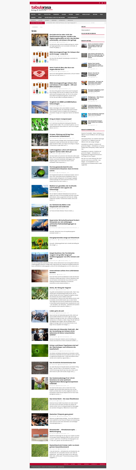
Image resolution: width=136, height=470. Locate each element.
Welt (39, 14)
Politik (33, 14)
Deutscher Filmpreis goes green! (61, 414)
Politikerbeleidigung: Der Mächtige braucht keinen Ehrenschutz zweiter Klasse (95, 107)
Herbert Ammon (61, 208)
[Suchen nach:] (97, 22)
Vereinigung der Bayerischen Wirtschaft (68, 227)
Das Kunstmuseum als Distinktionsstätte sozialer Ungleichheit (91, 163)
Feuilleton (47, 14)
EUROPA (33, 17)
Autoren (40, 20)
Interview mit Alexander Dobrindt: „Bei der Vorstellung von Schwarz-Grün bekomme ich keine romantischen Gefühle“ (64, 332)
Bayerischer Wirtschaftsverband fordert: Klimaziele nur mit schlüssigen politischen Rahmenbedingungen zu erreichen (65, 223)
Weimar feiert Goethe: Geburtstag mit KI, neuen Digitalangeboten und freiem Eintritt (95, 65)
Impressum (54, 20)
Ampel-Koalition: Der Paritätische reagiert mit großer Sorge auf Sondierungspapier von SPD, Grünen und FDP (64, 256)
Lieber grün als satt (57, 311)
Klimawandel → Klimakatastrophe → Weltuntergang (63, 430)
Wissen (71, 14)
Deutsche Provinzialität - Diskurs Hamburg (91, 133)
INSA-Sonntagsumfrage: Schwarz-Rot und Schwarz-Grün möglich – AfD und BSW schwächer (63, 85)
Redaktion (33, 20)
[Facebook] (99, 3)
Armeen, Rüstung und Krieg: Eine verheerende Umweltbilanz (62, 135)
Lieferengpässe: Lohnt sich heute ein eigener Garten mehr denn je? (63, 151)
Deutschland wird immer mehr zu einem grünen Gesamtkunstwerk (64, 446)
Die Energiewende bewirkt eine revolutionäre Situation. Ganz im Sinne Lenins (64, 169)
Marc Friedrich (63, 153)
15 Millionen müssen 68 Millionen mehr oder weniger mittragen (92, 134)
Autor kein (60, 105)
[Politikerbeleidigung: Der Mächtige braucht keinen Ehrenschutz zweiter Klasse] (84, 107)
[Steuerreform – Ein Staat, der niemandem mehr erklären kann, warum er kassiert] (84, 83)
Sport (40, 17)
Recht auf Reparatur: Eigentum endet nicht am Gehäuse (96, 114)
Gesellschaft (86, 14)
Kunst (77, 14)
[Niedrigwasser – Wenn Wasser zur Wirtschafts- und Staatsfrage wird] (84, 98)
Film (101, 14)
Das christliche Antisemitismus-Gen (63, 363)
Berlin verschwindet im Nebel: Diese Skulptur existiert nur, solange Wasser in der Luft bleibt (95, 46)
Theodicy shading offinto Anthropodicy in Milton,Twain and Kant (92, 147)
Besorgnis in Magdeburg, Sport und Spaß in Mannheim (96, 90)
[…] (60, 47)
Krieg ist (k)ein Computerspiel (61, 119)
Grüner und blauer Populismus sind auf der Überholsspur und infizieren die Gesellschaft (64, 347)
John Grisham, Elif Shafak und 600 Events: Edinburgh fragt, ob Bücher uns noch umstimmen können (96, 55)
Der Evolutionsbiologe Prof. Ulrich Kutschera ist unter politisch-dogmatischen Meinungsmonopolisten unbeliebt (64, 381)
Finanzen (56, 14)
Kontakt (47, 20)
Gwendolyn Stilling (64, 260)
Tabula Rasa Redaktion (63, 416)
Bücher (95, 14)
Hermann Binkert (62, 42)
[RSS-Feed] (105, 3)
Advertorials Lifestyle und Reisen (55, 17)
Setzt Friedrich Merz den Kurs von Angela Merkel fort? (62, 68)
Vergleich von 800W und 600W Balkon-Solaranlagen (63, 103)
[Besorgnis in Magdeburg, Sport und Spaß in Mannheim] (84, 91)
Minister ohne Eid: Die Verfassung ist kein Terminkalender (93, 74)
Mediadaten (70, 20)
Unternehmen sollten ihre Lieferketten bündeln (64, 271)
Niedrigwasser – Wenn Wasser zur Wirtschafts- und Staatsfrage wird (96, 98)
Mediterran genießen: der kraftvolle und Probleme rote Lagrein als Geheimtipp (63, 187)
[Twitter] (102, 3)
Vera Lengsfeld (62, 71)
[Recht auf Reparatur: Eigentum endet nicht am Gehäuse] (84, 115)
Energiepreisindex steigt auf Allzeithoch (64, 238)
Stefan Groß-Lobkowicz (64, 336)
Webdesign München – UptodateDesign (56, 466)
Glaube (64, 14)
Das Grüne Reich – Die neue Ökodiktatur (64, 399)
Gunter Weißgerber (62, 172)
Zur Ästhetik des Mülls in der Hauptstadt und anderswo (60, 206)
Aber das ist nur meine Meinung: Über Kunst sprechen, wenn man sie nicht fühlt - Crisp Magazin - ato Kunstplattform (91, 160)
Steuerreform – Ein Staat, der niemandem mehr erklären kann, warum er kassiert (95, 83)
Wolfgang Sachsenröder (64, 121)
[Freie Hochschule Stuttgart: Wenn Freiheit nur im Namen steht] (84, 122)
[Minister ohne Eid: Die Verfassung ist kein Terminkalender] (84, 74)
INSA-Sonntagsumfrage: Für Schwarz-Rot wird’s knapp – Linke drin (64, 53)
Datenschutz (62, 20)
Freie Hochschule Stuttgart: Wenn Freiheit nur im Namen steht (95, 122)
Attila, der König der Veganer (60, 288)
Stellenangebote (73, 17)
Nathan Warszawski (62, 289)
